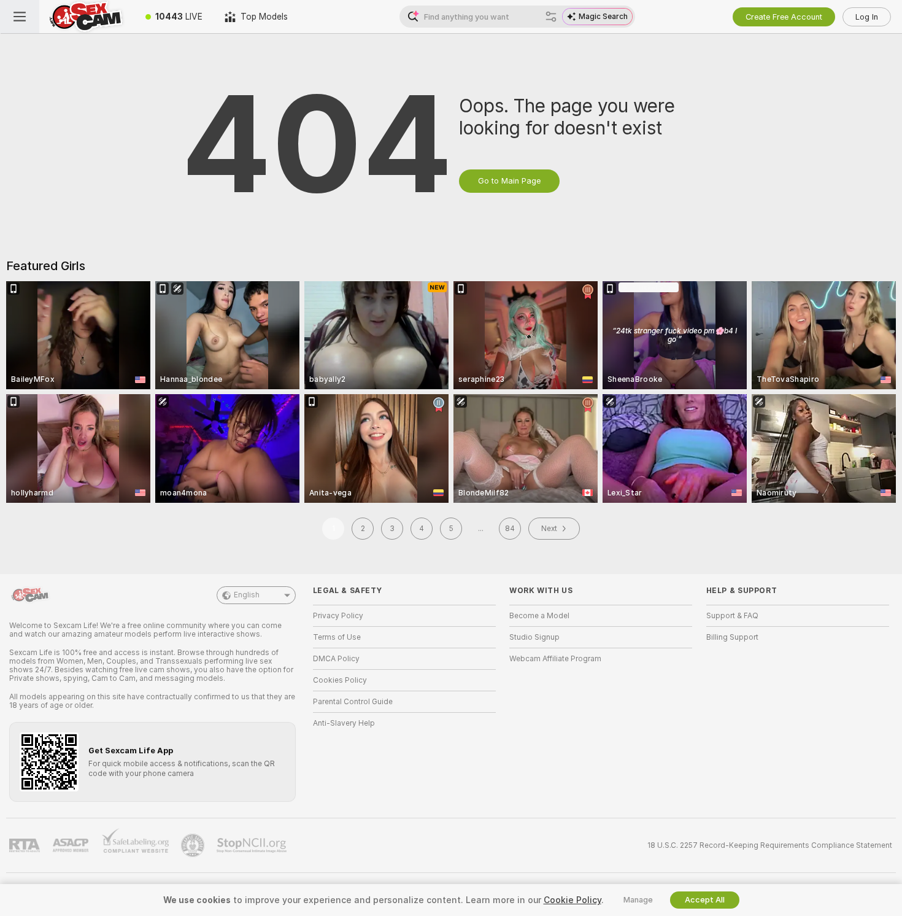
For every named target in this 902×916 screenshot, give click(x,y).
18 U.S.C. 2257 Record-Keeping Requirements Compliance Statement (769, 845)
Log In (866, 16)
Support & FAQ (732, 615)
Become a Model (539, 615)
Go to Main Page (509, 180)
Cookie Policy (572, 900)
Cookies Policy (340, 680)
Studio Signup (534, 637)
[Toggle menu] (19, 16)
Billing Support (732, 637)
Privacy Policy (338, 615)
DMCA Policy (336, 658)
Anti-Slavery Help (344, 723)
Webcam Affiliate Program (555, 658)
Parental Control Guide (353, 701)
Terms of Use (337, 637)
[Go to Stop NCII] (253, 845)
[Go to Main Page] (86, 16)
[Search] (551, 16)
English (247, 595)
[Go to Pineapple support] (194, 845)
